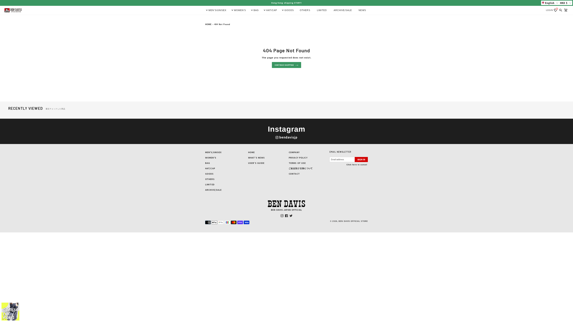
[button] (550, 3)
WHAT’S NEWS (256, 157)
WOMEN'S (210, 157)
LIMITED (322, 10)
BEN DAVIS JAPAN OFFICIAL (286, 209)
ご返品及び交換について (301, 168)
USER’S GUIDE (256, 162)
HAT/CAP (210, 168)
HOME (208, 24)
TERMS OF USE (297, 162)
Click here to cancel (356, 164)
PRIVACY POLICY (298, 157)
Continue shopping (284, 65)
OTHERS (305, 10)
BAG (207, 162)
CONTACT (294, 173)
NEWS (362, 10)
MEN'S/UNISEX (213, 152)
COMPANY (294, 152)
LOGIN (549, 10)
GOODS (209, 173)
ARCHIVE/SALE (343, 10)
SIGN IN (361, 159)
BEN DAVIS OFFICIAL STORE (353, 221)
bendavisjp (288, 137)
